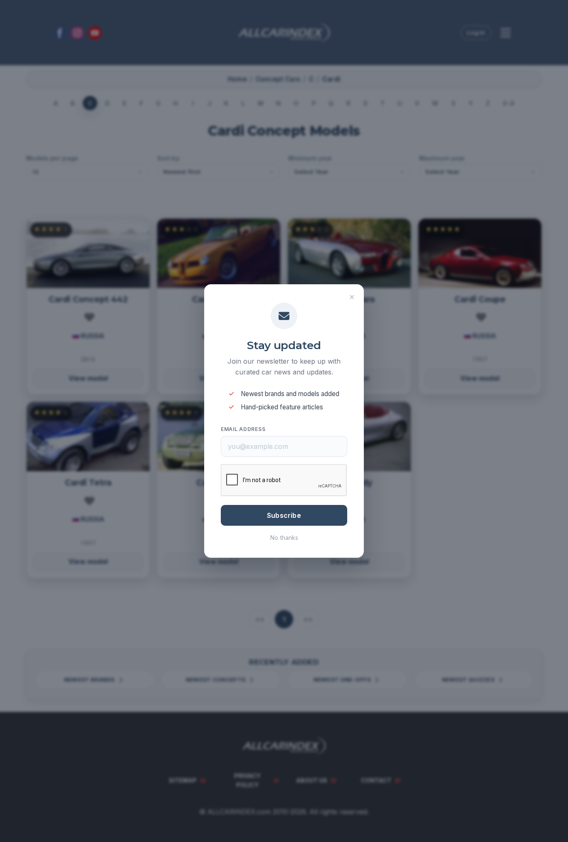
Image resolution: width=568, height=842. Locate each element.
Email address (243, 429)
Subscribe (284, 515)
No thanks (284, 537)
